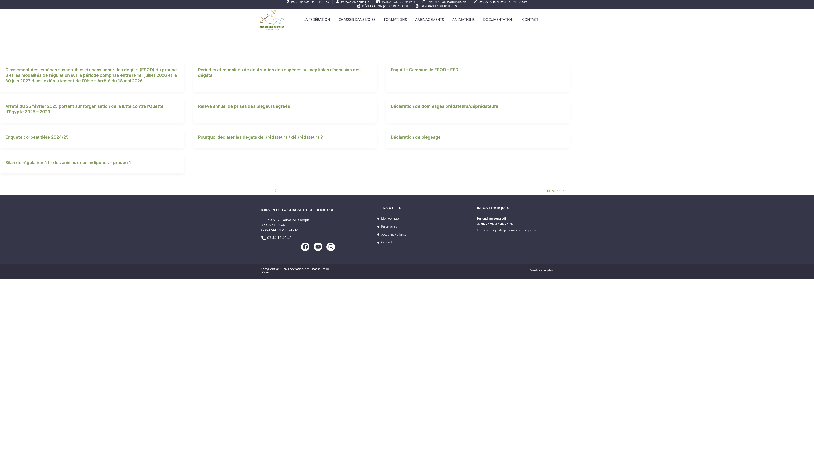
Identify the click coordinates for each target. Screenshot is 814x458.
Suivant (555, 191)
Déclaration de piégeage (416, 137)
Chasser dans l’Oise (357, 20)
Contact (530, 20)
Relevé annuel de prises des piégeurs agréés (244, 106)
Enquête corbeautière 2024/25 (37, 137)
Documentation (498, 20)
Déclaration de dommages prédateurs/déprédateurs (444, 106)
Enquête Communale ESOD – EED (424, 69)
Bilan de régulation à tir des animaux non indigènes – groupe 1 (68, 162)
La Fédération (317, 20)
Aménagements (429, 20)
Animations (463, 20)
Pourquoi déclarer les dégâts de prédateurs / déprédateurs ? (260, 137)
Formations (395, 20)
